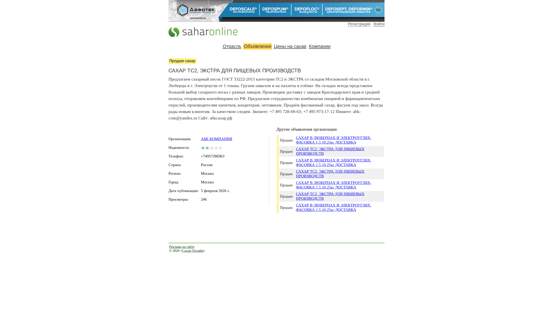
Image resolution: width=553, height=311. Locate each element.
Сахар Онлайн (192, 250)
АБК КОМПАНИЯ (216, 139)
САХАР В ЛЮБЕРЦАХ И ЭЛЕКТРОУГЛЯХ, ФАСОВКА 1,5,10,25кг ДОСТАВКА (333, 140)
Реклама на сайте (181, 247)
